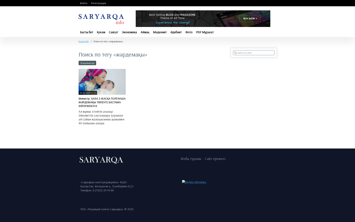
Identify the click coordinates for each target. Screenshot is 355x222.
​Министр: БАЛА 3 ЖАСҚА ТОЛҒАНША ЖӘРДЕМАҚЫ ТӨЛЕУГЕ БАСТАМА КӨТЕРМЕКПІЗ (102, 102)
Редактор (87, 131)
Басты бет (84, 41)
